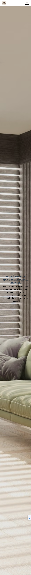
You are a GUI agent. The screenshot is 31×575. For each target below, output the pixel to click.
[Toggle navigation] (27, 3)
